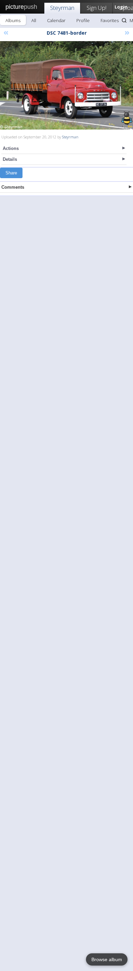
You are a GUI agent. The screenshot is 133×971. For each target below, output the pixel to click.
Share (11, 172)
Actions (11, 148)
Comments (12, 187)
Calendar (56, 20)
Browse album (106, 959)
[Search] (124, 20)
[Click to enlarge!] (66, 85)
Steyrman (62, 8)
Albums (12, 20)
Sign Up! (96, 8)
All (33, 20)
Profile (83, 20)
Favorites (110, 20)
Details (10, 159)
